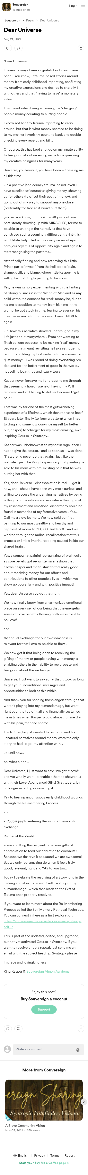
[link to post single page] (44, 1106)
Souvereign (20, 4)
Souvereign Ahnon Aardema (48, 971)
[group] (44, 1108)
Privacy (39, 1155)
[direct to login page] (49, 1049)
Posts (30, 20)
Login (73, 6)
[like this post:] (8, 48)
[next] (84, 1101)
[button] (83, 6)
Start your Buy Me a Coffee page (42, 1163)
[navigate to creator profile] (6, 7)
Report (69, 1155)
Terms (54, 1155)
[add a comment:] (18, 48)
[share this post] (81, 48)
